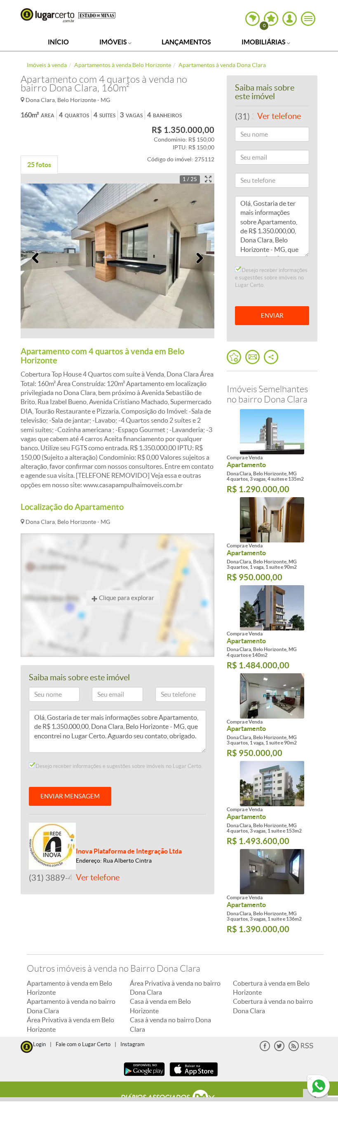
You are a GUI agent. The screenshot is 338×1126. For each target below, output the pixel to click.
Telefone (169, 695)
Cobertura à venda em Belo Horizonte (271, 987)
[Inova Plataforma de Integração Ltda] (52, 845)
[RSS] (301, 1049)
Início (58, 42)
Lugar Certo (47, 15)
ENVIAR (272, 315)
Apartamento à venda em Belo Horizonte (69, 987)
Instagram (132, 1044)
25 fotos (39, 164)
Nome (40, 695)
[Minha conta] (289, 19)
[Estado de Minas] (96, 14)
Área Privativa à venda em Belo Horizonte (70, 1024)
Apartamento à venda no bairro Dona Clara (71, 1006)
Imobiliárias (264, 42)
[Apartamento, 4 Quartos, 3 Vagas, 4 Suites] (272, 431)
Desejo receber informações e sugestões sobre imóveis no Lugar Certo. (118, 766)
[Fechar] (310, 1079)
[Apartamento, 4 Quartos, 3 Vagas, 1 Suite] (272, 783)
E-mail (103, 695)
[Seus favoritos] (234, 357)
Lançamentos (186, 42)
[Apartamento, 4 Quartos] (272, 607)
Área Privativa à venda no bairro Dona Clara (175, 987)
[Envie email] (252, 357)
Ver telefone (98, 877)
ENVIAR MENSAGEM (70, 796)
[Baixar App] (144, 1077)
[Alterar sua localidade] (252, 19)
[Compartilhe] (271, 357)
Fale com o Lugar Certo (83, 1044)
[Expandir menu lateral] (308, 19)
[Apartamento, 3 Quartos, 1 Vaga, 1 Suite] (272, 519)
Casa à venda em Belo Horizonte (160, 1006)
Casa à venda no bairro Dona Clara (170, 1024)
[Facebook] (265, 1049)
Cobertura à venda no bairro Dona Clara (273, 1006)
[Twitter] (279, 1049)
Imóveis (113, 42)
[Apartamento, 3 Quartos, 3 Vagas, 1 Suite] (272, 871)
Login (39, 1044)
